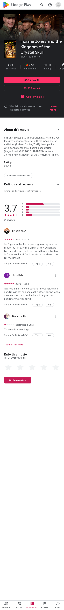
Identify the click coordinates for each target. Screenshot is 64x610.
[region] (32, 66)
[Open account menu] (58, 5)
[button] (37, 264)
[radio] (8, 367)
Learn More (53, 108)
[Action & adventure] (18, 175)
